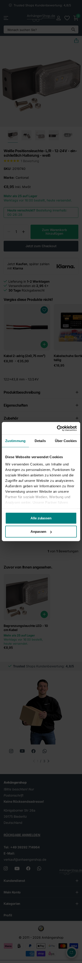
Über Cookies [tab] (66, 441)
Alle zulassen (41, 518)
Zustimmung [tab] (15, 441)
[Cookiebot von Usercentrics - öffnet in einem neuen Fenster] (58, 428)
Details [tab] (40, 441)
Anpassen (38, 531)
